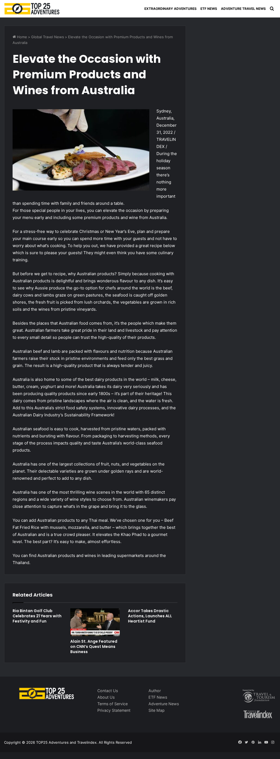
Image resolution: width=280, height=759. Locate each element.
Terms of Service (112, 703)
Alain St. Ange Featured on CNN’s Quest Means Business (93, 646)
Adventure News (163, 703)
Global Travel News (47, 37)
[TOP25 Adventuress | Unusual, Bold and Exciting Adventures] (32, 9)
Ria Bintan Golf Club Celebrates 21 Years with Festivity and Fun (37, 616)
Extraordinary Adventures (170, 9)
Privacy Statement (113, 710)
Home (21, 37)
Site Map (156, 710)
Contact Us (107, 690)
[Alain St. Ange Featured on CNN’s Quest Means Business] (95, 622)
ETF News (208, 9)
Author (154, 690)
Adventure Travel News (243, 9)
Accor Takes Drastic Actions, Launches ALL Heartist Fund (150, 616)
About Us (106, 697)
